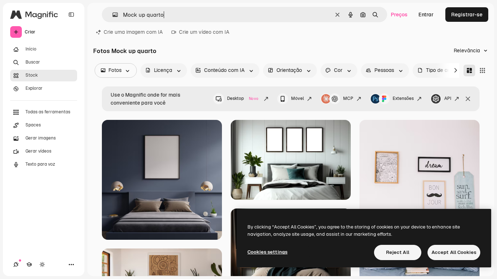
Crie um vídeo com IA (204, 32)
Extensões (403, 98)
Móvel (297, 98)
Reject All (397, 252)
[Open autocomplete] (112, 14)
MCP (348, 98)
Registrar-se (466, 14)
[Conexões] (16, 264)
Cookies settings (267, 252)
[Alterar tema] (42, 264)
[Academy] (29, 264)
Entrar (426, 14)
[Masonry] (469, 70)
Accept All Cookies (454, 252)
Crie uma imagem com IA (133, 32)
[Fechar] (468, 99)
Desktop (242, 98)
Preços (399, 14)
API (447, 98)
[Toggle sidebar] (71, 14)
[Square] (482, 70)
